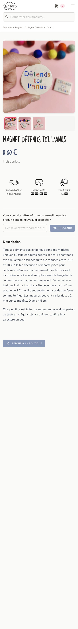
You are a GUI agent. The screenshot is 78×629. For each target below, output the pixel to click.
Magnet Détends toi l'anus (40, 27)
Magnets (19, 27)
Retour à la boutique (27, 343)
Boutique (7, 27)
